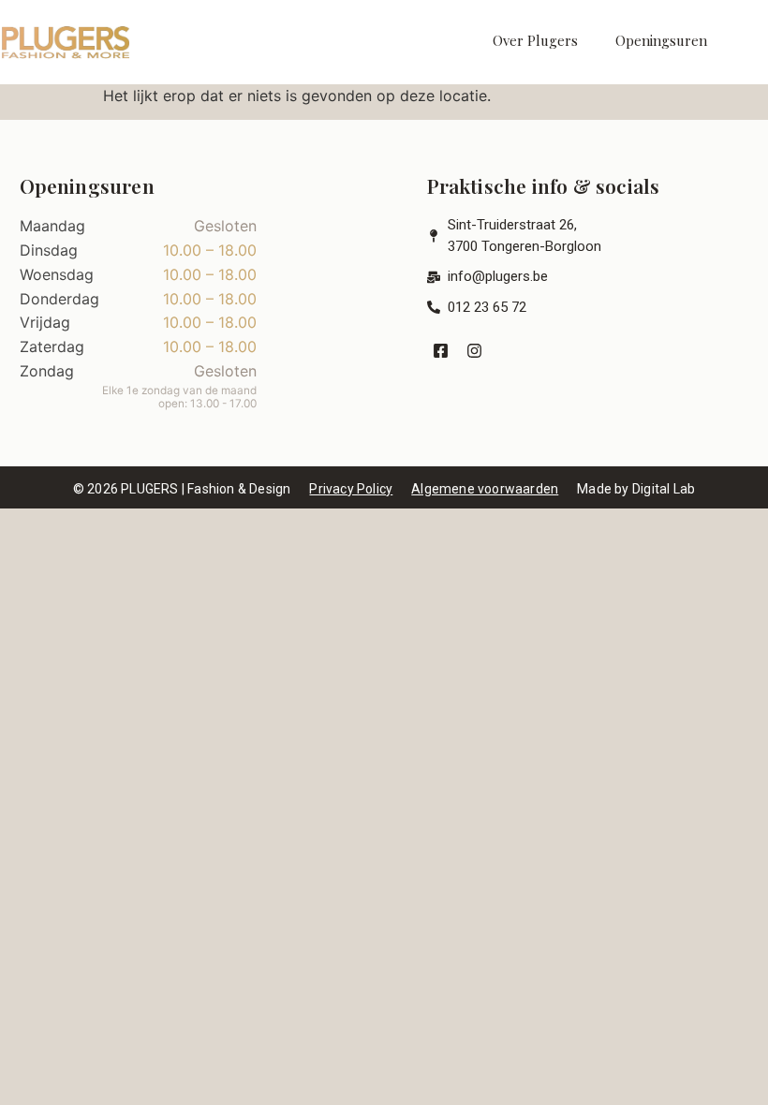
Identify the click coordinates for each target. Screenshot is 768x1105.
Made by (636, 488)
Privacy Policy (350, 488)
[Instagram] (474, 350)
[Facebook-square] (441, 350)
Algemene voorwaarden (484, 488)
